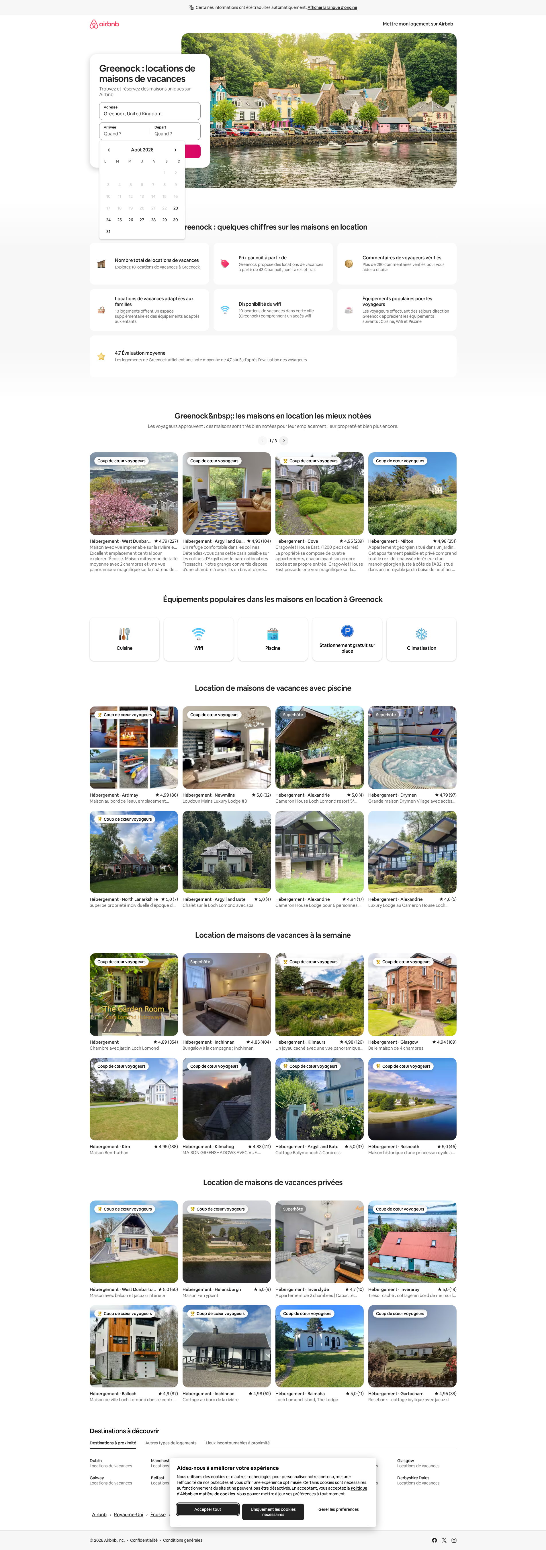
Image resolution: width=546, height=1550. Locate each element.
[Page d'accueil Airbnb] (104, 24)
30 (175, 219)
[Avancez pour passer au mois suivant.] (175, 150)
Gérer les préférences (338, 1509)
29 (164, 219)
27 (142, 219)
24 (108, 219)
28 (153, 219)
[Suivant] (283, 440)
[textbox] (124, 133)
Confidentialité (144, 1540)
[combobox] (150, 113)
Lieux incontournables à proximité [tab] (238, 1443)
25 (119, 219)
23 (175, 208)
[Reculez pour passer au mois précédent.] (109, 150)
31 (108, 231)
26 (130, 219)
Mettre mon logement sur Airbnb (418, 24)
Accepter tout (207, 1509)
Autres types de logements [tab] (171, 1443)
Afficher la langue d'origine (332, 7)
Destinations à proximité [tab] (113, 1443)
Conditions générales (182, 1540)
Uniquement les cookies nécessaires (273, 1512)
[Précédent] (262, 440)
